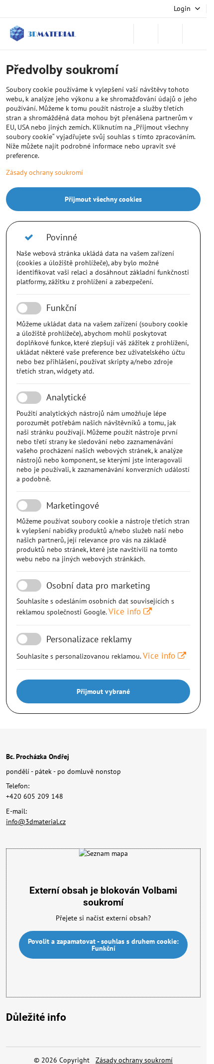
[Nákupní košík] (170, 34)
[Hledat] (146, 34)
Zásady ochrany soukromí (44, 172)
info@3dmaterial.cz (36, 821)
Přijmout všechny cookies (103, 199)
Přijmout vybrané (103, 691)
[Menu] (195, 34)
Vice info (125, 611)
